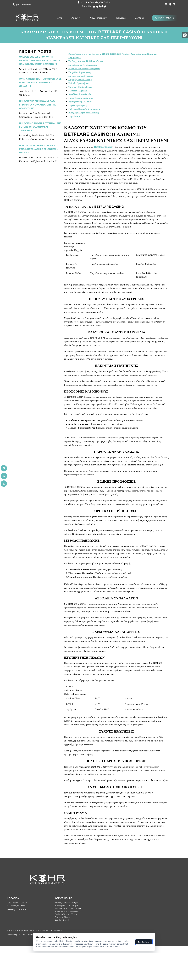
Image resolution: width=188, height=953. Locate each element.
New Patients (97, 18)
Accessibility (56, 930)
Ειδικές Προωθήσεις (78, 83)
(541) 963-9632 (24, 4)
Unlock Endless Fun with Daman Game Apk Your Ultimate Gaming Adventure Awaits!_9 (39, 60)
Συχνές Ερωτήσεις (77, 105)
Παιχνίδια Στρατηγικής (80, 72)
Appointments (165, 17)
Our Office (95, 2)
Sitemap (45, 930)
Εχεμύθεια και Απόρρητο (80, 98)
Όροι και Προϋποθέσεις (80, 87)
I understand (143, 942)
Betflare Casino (103, 147)
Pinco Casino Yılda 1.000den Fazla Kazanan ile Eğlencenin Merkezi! (38, 149)
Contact (139, 18)
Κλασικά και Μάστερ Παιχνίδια (84, 68)
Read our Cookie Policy (109, 946)
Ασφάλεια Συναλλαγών (79, 94)
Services (121, 18)
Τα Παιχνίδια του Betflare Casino (86, 61)
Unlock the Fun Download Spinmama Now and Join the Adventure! (37, 105)
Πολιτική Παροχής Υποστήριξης (84, 109)
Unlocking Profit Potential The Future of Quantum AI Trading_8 (40, 127)
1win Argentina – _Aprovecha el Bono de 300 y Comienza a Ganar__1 (40, 82)
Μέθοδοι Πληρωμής (78, 90)
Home (59, 18)
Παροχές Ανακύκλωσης (80, 79)
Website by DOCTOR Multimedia (22, 934)
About (74, 18)
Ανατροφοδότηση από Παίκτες (83, 112)
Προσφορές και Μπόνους (80, 75)
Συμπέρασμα (74, 116)
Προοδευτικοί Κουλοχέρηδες (82, 64)
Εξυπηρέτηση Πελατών (79, 101)
